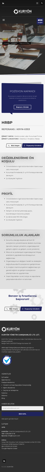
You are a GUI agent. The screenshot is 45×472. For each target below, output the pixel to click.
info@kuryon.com (14, 436)
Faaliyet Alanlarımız (8, 382)
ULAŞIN (40, 21)
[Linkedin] (3, 3)
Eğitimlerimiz (6, 380)
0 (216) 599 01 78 (10, 433)
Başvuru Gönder (22, 107)
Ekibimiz (4, 395)
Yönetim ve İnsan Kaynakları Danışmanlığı (17, 385)
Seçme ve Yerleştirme (10, 390)
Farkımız (4, 393)
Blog (3, 398)
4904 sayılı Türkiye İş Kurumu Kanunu (14, 347)
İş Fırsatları (5, 377)
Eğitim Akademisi (9, 388)
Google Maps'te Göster (9, 448)
